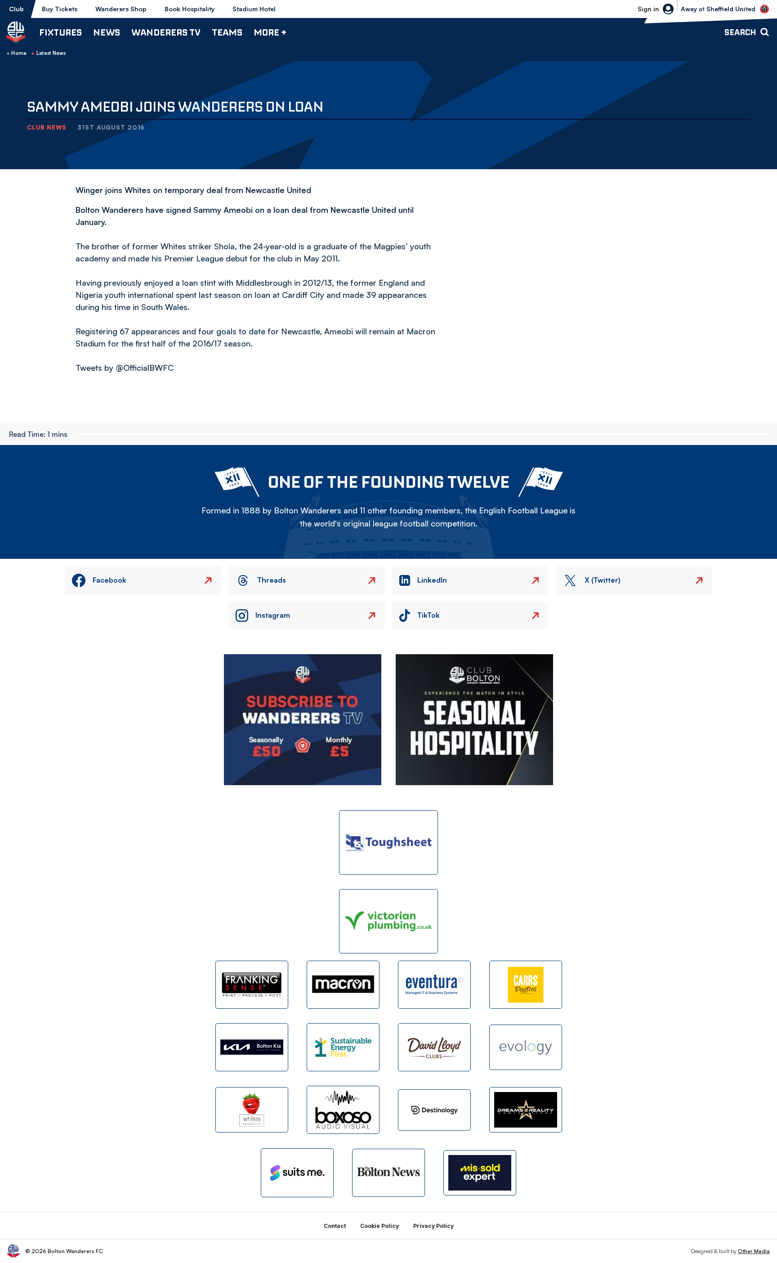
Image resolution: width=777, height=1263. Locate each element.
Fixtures (60, 32)
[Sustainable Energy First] (343, 1047)
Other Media (754, 1251)
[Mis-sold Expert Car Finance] (479, 1173)
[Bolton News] (388, 1173)
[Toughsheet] (388, 842)
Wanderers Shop (121, 9)
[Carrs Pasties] (525, 985)
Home (19, 53)
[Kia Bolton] (251, 1047)
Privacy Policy (433, 1226)
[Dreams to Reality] (525, 1110)
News (106, 32)
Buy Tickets (59, 9)
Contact (335, 1226)
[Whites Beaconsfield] (251, 1110)
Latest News (51, 53)
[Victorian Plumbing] (388, 921)
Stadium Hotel (254, 9)
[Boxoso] (343, 1110)
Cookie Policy (379, 1226)
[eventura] (434, 985)
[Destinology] (434, 1110)
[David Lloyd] (434, 1047)
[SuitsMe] (297, 1172)
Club (16, 9)
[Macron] (343, 985)
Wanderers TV (166, 32)
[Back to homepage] (16, 32)
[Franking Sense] (251, 985)
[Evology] (525, 1047)
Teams (227, 32)
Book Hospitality (189, 9)
